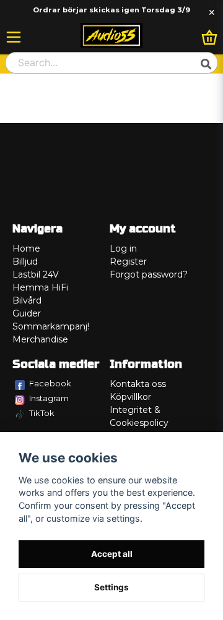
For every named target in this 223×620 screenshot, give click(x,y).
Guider (26, 313)
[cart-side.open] (209, 37)
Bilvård (27, 300)
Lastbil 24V (35, 274)
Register (128, 261)
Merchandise (40, 339)
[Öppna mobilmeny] (13, 37)
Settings (111, 587)
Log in (123, 248)
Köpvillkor (130, 396)
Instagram (49, 398)
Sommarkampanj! (50, 326)
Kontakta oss (138, 383)
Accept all (112, 554)
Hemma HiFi (40, 287)
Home (26, 248)
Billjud (25, 261)
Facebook (50, 383)
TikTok (42, 413)
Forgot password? (149, 274)
